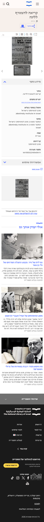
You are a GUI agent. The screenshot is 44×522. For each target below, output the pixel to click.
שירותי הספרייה (30, 399)
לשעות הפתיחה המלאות (29, 509)
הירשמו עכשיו (11, 465)
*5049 (37, 503)
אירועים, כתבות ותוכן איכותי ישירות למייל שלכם (32, 465)
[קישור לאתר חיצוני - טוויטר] (23, 477)
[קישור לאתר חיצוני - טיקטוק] (12, 477)
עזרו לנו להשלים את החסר (25, 213)
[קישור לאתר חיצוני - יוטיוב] (27, 483)
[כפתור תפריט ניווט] (37, 4)
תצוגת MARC (36, 169)
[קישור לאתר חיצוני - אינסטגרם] (17, 477)
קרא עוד (23, 448)
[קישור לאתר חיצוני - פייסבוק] (28, 477)
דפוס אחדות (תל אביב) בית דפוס (31, 102)
